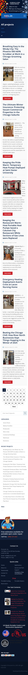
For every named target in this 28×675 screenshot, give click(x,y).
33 (19, 403)
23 (7, 400)
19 (17, 397)
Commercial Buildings (9, 434)
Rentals (3, 576)
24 (10, 400)
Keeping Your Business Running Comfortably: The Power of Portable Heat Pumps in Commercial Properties (18, 603)
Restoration (4, 583)
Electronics (6, 440)
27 (20, 400)
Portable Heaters (19, 581)
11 (14, 393)
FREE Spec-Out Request (15, 9)
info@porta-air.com (10, 555)
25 (14, 400)
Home (3, 565)
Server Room (6, 422)
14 (24, 393)
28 (24, 400)
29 (6, 403)
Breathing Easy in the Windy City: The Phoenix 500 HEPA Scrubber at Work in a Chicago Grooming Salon (13, 52)
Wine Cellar (6, 431)
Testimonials (4, 570)
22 (4, 400)
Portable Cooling (6, 581)
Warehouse (6, 437)
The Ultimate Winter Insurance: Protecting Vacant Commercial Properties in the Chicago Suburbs (13, 109)
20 (20, 397)
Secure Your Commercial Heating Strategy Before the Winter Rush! (18, 593)
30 (9, 403)
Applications (18, 565)
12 (17, 393)
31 (12, 403)
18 (14, 397)
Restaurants (6, 428)
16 (7, 397)
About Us (3, 568)
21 (24, 397)
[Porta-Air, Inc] (8, 16)
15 (4, 397)
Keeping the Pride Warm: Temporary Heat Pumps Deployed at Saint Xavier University (14, 167)
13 (20, 393)
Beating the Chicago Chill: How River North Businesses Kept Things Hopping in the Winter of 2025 (14, 337)
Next (14, 406)
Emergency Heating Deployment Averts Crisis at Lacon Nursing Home (12, 283)
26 (17, 400)
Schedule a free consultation (19, 572)
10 (10, 393)
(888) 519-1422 (13, 7)
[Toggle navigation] (25, 16)
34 (22, 403)
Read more (7, 98)
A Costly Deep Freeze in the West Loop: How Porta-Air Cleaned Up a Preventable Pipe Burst (14, 499)
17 (10, 397)
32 (15, 403)
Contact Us (4, 573)
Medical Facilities (7, 425)
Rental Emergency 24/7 (15, 11)
